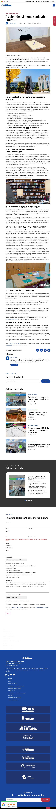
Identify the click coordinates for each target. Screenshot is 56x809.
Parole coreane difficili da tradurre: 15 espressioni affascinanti (38, 430)
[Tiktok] (8, 675)
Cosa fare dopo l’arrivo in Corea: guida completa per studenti (38, 399)
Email (7, 536)
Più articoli (14, 364)
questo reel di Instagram (12, 319)
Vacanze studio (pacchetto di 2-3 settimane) (19, 575)
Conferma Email (31, 536)
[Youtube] (11, 675)
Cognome (30, 528)
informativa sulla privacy (41, 607)
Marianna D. (13, 23)
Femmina (9, 547)
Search (45, 381)
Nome (7, 528)
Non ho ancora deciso (13, 577)
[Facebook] (14, 675)
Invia (8, 613)
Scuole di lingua (11, 568)
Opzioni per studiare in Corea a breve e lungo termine (37, 414)
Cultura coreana (13, 13)
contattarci (9, 345)
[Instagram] (6, 675)
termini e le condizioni (17, 607)
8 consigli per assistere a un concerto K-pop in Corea (39, 445)
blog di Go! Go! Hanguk (15, 343)
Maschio (9, 545)
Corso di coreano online (13, 570)
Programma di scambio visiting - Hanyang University (21, 572)
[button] (54, 5)
